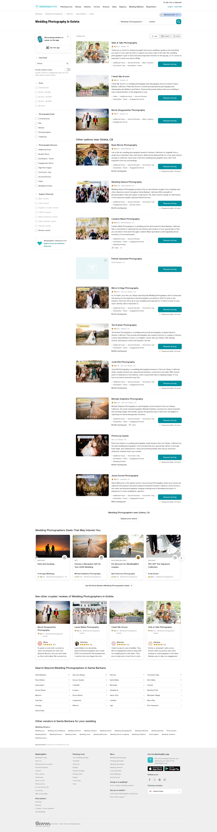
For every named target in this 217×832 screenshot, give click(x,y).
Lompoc (76, 690)
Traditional (42, 137)
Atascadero (39, 685)
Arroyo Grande (78, 680)
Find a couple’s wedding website (122, 785)
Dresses (106, 7)
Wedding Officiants (141, 731)
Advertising (39, 777)
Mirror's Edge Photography (124, 288)
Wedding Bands (40, 734)
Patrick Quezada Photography (126, 258)
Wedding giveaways (117, 764)
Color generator (116, 771)
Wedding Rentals (157, 731)
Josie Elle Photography (123, 362)
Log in (170, 7)
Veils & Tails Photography (124, 42)
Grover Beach (40, 690)
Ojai (111, 705)
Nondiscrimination (41, 767)
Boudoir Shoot (43, 154)
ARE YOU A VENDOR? (173, 3)
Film (39, 123)
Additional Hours (44, 149)
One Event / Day (44, 172)
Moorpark (113, 685)
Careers (38, 771)
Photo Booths (171, 731)
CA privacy (39, 790)
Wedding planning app (118, 758)
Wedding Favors (41, 738)
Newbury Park (152, 690)
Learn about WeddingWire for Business (124, 794)
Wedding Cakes (71, 734)
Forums (97, 7)
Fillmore (76, 705)
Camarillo (76, 685)
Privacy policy (40, 784)
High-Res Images (45, 168)
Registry (122, 7)
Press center (39, 774)
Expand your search (129, 518)
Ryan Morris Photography (124, 145)
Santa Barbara (81, 14)
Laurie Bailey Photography (86, 627)
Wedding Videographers (123, 731)
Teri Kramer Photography (124, 325)
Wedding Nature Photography (126, 182)
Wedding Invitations (139, 734)
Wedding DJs (40, 731)
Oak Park (38, 700)
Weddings (39, 14)
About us (38, 761)
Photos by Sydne (120, 436)
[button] (67, 63)
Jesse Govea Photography (124, 475)
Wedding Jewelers (168, 734)
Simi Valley (151, 680)
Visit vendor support (117, 797)
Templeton (114, 690)
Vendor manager (79, 771)
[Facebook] (150, 780)
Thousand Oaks (153, 675)
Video (40, 181)
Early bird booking (46, 564)
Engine (75, 777)
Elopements (151, 7)
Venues (78, 7)
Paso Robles (40, 680)
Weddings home (41, 758)
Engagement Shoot (45, 163)
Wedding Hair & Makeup (56, 731)
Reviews (38, 805)
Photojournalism (44, 132)
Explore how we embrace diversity (54, 244)
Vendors (87, 7)
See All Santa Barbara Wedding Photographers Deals (107, 585)
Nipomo (38, 695)
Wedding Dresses (56, 734)
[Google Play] (172, 770)
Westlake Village (153, 695)
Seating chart (77, 774)
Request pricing (169, 64)
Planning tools (66, 7)
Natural (41, 128)
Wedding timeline (116, 767)
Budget (75, 767)
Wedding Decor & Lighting (119, 734)
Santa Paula (39, 710)
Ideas (114, 7)
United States (158, 791)
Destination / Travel (46, 159)
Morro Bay (151, 700)
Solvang (38, 705)
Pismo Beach (78, 695)
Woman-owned (44, 230)
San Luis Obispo (79, 675)
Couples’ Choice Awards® (44, 808)
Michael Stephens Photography (127, 399)
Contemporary (44, 119)
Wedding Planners (74, 731)
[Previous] (35, 558)
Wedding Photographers (54, 14)
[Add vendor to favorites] (105, 44)
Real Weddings (115, 774)
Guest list (76, 764)
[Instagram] (165, 780)
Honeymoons (115, 777)
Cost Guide (77, 781)
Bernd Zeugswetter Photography (128, 110)
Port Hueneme (152, 705)
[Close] (68, 36)
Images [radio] (166, 36)
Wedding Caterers (90, 731)
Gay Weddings (40, 812)
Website (136, 7)
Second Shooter (44, 177)
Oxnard (150, 685)
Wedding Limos (85, 734)
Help (74, 784)
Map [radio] (177, 36)
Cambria (113, 700)
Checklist (76, 761)
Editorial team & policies (44, 764)
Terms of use (40, 781)
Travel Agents (154, 734)
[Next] (181, 558)
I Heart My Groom (120, 76)
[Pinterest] (160, 780)
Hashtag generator (117, 761)
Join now (178, 7)
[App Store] (155, 770)
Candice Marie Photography (125, 219)
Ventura (113, 675)
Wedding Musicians (100, 734)
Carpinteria (77, 700)
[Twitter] (155, 780)
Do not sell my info (42, 787)
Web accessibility (41, 794)
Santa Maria (114, 680)
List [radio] (156, 36)
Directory (38, 802)
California (69, 14)
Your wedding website (80, 758)
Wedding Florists (106, 731)
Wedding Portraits (45, 186)
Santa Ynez (114, 695)
